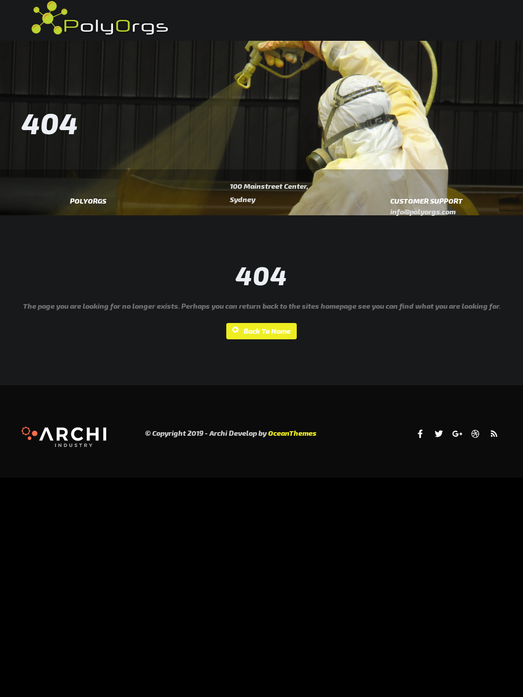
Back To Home (267, 331)
